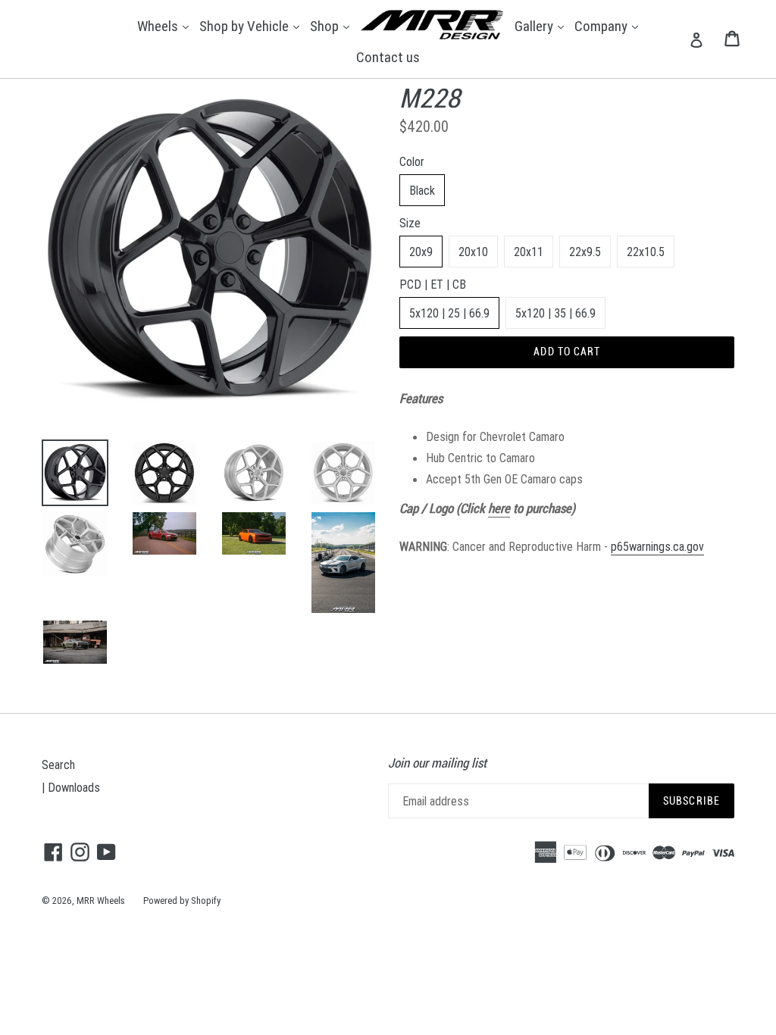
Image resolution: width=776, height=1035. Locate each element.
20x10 (473, 251)
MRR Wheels (101, 900)
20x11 (528, 251)
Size (410, 222)
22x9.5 (585, 251)
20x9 (421, 251)
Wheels (164, 25)
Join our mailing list (437, 763)
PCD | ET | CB (432, 284)
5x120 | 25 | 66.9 (449, 313)
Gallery (541, 25)
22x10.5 (646, 251)
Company (608, 25)
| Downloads (71, 787)
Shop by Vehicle (251, 25)
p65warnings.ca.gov (657, 546)
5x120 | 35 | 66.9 (555, 313)
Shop (331, 25)
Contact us (388, 57)
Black (422, 190)
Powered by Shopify (182, 900)
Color (411, 161)
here (499, 508)
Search (58, 764)
